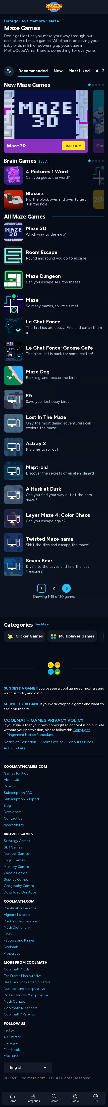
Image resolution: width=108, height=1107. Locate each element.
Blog (7, 805)
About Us (11, 780)
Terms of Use (52, 742)
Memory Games (16, 867)
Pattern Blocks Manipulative (26, 995)
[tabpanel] (54, 343)
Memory (37, 21)
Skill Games (13, 847)
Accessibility (14, 825)
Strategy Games (17, 841)
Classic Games (15, 873)
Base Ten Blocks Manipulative (27, 982)
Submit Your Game (21, 704)
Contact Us (13, 818)
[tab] (33, 71)
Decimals (11, 947)
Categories (15, 21)
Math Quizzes (14, 1001)
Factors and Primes (19, 940)
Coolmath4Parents (19, 1014)
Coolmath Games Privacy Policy (44, 720)
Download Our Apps (20, 892)
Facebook (12, 1050)
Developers (13, 812)
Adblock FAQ (14, 748)
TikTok (9, 1030)
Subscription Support (21, 799)
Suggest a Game (19, 688)
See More (41, 624)
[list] (54, 398)
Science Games (16, 879)
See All (43, 161)
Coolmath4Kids (17, 969)
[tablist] (60, 71)
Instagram (12, 1043)
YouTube (11, 1056)
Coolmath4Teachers (20, 1008)
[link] (46, 121)
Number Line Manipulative (24, 989)
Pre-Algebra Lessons (20, 908)
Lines (8, 934)
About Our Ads (81, 742)
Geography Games (19, 886)
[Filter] (9, 71)
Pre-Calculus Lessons (21, 921)
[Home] (54, 7)
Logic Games (14, 860)
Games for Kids (16, 773)
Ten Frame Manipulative (22, 976)
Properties (12, 953)
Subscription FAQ (18, 793)
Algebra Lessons (17, 915)
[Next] (66, 588)
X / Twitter (12, 1037)
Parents (10, 786)
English (16, 1067)
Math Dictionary (17, 927)
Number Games (16, 853)
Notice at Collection (20, 742)
